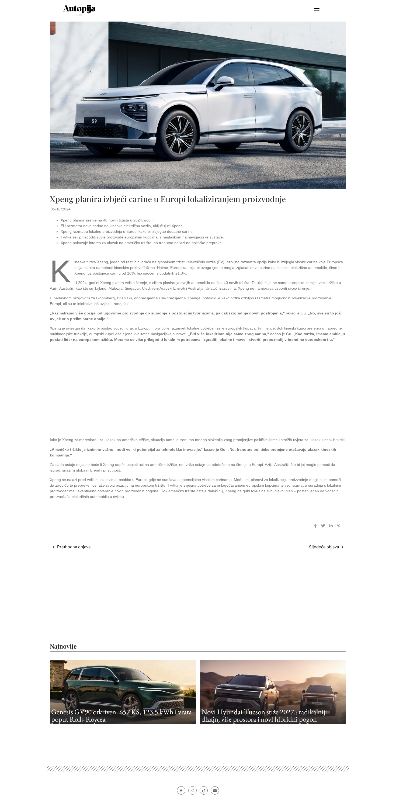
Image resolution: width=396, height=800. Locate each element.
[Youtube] (215, 790)
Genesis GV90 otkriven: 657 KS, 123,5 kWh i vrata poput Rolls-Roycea (121, 715)
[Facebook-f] (181, 790)
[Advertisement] (198, 390)
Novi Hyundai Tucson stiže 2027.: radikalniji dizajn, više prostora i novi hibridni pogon (264, 715)
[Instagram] (192, 790)
